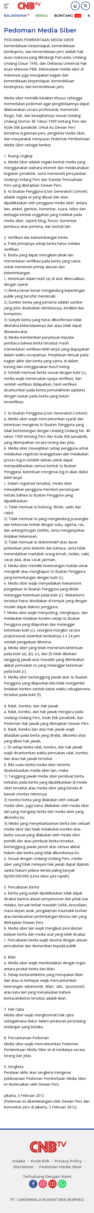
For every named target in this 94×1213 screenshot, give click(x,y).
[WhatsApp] (62, 1184)
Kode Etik (40, 1161)
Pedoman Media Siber (60, 1167)
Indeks (18, 1161)
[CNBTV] (27, 6)
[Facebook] (33, 1184)
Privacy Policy (68, 1161)
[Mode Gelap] (75, 6)
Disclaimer (23, 1167)
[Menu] (7, 6)
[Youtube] (52, 1184)
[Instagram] (43, 1184)
